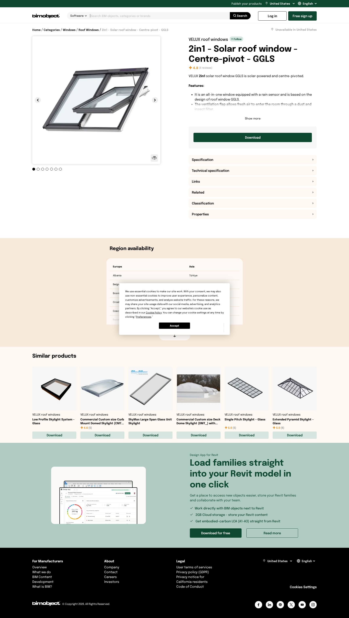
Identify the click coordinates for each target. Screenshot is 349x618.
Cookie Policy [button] (154, 312)
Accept (174, 325)
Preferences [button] (143, 316)
